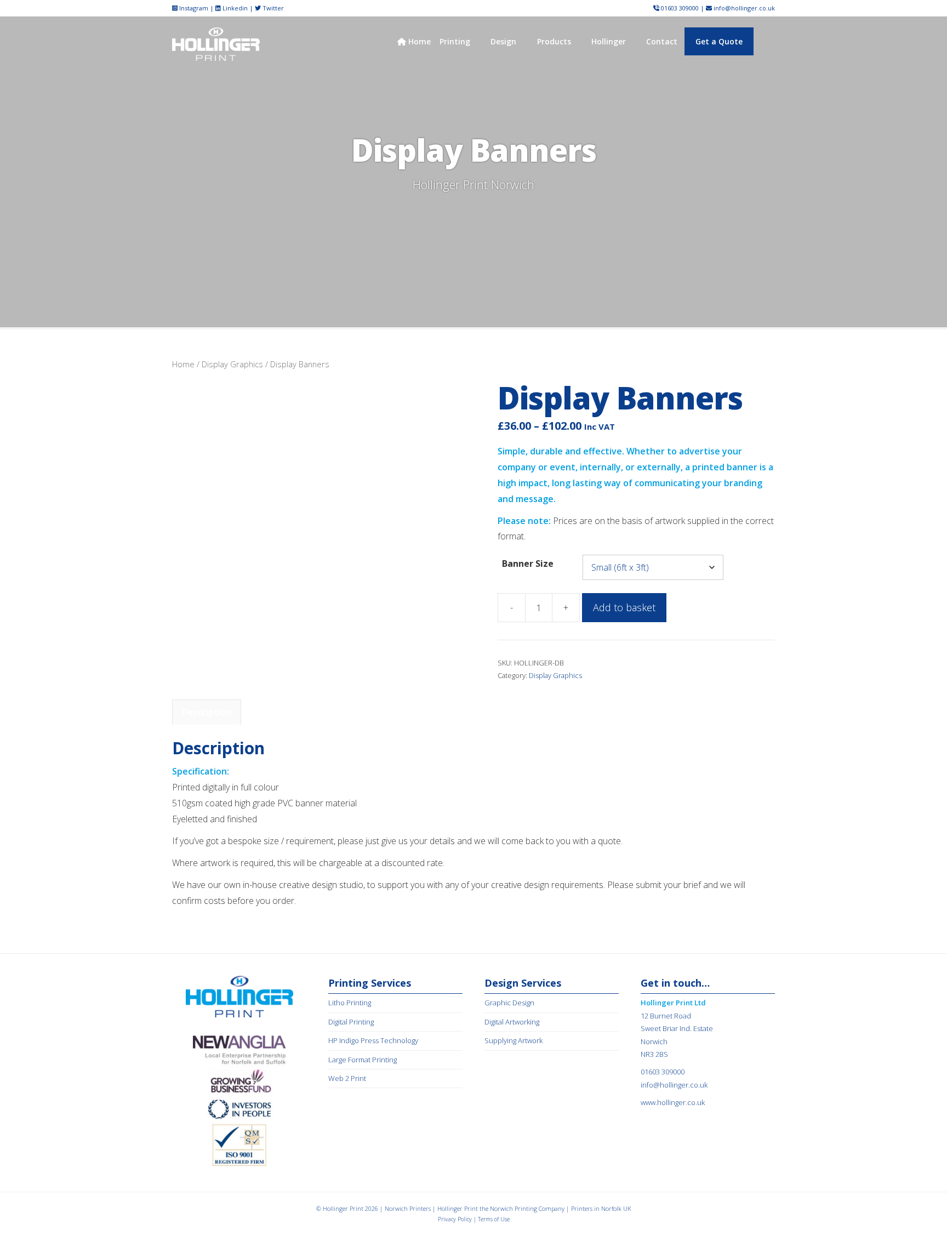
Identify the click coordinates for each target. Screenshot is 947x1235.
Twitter (272, 8)
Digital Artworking (511, 1022)
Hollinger (608, 41)
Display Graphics (232, 363)
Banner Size (528, 563)
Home (418, 41)
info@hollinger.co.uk (744, 8)
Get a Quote (719, 41)
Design (503, 41)
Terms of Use (494, 1219)
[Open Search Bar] (765, 41)
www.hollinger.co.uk (673, 1102)
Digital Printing (351, 1022)
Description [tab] (206, 712)
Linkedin (234, 8)
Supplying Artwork (513, 1040)
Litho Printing (349, 1003)
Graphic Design (509, 1003)
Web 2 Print (347, 1078)
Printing (455, 41)
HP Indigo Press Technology (373, 1040)
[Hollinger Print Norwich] (216, 43)
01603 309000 (680, 8)
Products (554, 41)
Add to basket (624, 607)
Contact (661, 41)
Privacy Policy (455, 1219)
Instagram (193, 8)
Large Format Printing (362, 1060)
